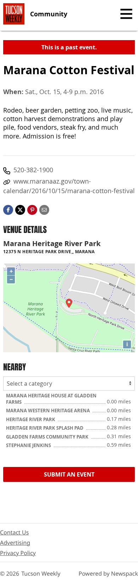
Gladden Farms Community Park (48, 437)
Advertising (15, 543)
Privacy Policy (18, 553)
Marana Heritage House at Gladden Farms (51, 398)
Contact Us (14, 532)
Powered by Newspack (108, 573)
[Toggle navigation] (126, 14)
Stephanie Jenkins (29, 445)
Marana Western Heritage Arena (48, 410)
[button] (32, 209)
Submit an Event (69, 474)
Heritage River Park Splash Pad (45, 428)
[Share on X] (20, 209)
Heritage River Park (31, 419)
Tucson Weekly (41, 573)
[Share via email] (44, 209)
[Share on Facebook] (8, 209)
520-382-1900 (33, 169)
